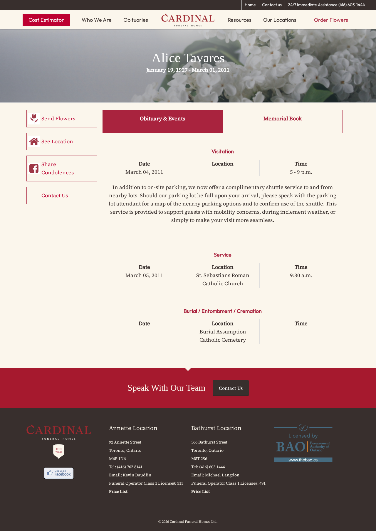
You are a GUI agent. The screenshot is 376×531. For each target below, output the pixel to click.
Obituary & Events (162, 118)
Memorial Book (282, 118)
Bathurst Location (216, 428)
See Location (57, 141)
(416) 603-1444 (212, 467)
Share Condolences (57, 168)
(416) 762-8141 (129, 467)
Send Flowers (58, 118)
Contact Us (54, 195)
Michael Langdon (222, 475)
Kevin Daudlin (137, 475)
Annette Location (133, 428)
